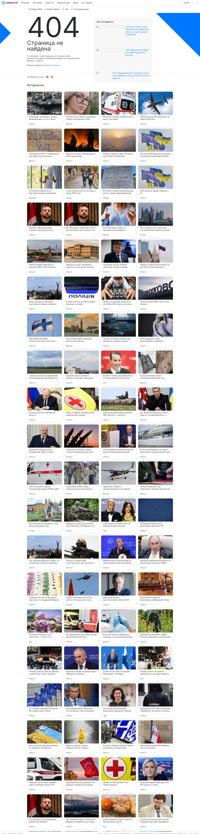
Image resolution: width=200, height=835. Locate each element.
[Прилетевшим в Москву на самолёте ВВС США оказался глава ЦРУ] (44, 257)
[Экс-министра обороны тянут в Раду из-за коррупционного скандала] (155, 405)
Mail (3, 833)
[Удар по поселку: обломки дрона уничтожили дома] (81, 146)
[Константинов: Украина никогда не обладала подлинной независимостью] (44, 737)
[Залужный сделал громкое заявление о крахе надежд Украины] (118, 257)
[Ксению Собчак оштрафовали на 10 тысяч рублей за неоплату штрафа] (118, 368)
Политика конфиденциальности (143, 833)
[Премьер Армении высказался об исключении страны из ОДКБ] (155, 552)
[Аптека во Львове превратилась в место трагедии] (118, 109)
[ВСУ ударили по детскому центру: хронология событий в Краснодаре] (81, 626)
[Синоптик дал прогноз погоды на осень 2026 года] (81, 183)
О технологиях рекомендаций (121, 833)
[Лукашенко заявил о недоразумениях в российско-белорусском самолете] (118, 478)
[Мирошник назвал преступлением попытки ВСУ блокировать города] (118, 589)
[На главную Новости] (11, 3)
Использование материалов (165, 833)
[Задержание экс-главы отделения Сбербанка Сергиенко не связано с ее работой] (155, 700)
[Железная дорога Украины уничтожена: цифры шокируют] (44, 294)
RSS (99, 833)
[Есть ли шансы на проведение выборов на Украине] (44, 811)
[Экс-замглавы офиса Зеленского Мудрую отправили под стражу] (81, 811)
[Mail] (3, 3)
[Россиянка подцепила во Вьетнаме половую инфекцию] (44, 183)
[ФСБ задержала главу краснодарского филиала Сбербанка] (155, 331)
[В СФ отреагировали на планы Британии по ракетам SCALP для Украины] (155, 441)
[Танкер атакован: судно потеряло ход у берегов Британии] (118, 146)
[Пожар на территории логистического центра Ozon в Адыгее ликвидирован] (81, 552)
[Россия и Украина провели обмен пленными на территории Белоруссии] (118, 737)
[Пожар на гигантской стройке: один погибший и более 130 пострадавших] (44, 774)
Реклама (19, 833)
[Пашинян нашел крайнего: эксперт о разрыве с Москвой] (81, 368)
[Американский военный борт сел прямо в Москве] (155, 109)
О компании (11, 833)
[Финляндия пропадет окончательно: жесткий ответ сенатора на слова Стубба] (44, 331)
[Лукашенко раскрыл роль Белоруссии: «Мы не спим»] (44, 441)
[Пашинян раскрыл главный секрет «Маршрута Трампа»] (81, 663)
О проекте (106, 833)
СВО (67, 9)
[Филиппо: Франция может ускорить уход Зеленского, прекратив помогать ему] (44, 220)
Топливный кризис (81, 9)
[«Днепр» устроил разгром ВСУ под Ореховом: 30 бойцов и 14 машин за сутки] (81, 515)
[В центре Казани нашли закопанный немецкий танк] (155, 368)
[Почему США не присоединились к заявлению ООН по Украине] (44, 663)
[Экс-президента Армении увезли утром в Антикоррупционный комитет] (118, 441)
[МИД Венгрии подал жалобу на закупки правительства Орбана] (118, 552)
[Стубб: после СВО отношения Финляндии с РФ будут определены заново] (118, 663)
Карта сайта (194, 833)
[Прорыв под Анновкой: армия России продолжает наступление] (155, 626)
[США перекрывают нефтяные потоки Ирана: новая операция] (81, 700)
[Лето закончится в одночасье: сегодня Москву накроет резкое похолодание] (155, 220)
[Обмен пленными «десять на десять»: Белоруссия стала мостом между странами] (81, 589)
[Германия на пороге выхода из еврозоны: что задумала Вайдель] (44, 589)
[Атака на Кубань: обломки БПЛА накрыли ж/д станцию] (81, 405)
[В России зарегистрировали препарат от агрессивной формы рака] (118, 626)
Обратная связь (182, 833)
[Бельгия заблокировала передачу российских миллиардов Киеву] (155, 146)
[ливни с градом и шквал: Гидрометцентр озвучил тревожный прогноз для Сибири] (81, 737)
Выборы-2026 (36, 9)
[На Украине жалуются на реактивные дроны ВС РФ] (155, 515)
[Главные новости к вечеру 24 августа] (44, 405)
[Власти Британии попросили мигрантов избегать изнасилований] (81, 331)
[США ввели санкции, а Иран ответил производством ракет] (81, 441)
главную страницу (52, 65)
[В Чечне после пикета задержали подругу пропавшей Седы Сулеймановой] (81, 109)
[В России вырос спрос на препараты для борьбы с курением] (118, 220)
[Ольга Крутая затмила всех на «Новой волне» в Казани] (118, 515)
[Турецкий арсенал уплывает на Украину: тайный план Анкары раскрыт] (81, 774)
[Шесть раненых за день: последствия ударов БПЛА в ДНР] (44, 478)
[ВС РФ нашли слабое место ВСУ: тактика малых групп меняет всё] (81, 220)
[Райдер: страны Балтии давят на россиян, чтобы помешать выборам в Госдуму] (155, 257)
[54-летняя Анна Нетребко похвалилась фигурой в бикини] (118, 700)
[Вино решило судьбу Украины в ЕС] (155, 183)
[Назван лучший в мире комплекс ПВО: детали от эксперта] (118, 405)
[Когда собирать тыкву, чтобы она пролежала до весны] (118, 811)
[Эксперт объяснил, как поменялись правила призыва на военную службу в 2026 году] (155, 478)
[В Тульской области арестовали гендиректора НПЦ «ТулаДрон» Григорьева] (155, 811)
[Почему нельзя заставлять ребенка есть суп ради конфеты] (155, 663)
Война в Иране (53, 9)
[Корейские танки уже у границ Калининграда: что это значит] (44, 109)
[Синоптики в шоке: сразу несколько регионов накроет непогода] (81, 478)
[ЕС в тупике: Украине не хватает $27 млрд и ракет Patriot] (44, 700)
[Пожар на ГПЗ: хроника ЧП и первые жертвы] (118, 774)
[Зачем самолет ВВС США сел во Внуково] (155, 294)
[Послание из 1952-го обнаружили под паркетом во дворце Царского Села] (44, 146)
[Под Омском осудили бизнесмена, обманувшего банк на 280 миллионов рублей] (155, 589)
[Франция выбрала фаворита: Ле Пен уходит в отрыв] (155, 774)
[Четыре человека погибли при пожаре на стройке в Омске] (118, 331)
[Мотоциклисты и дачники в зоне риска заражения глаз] (44, 515)
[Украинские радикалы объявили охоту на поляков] (155, 737)
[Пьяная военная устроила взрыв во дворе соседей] (81, 294)
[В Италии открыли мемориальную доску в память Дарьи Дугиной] (118, 183)
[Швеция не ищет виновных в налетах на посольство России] (81, 257)
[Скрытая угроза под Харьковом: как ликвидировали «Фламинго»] (44, 368)
